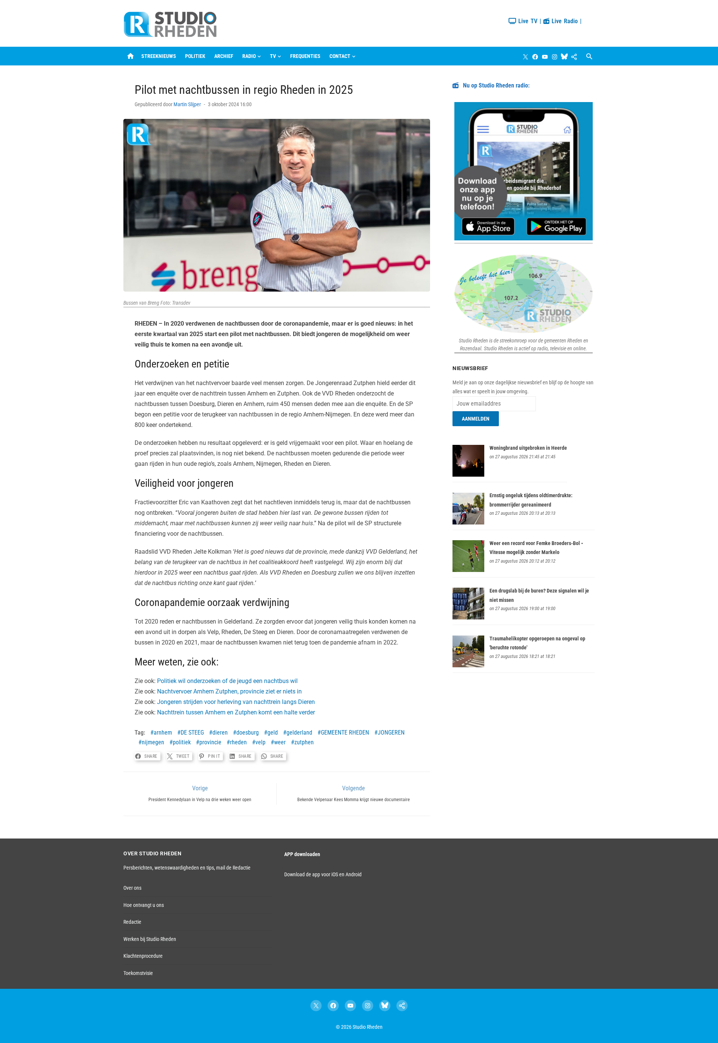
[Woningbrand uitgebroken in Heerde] (468, 475)
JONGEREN (391, 732)
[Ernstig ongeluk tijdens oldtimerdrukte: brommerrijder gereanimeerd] (468, 523)
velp (260, 742)
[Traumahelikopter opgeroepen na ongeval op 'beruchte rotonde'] (468, 665)
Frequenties (305, 56)
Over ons (132, 888)
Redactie (132, 922)
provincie (210, 742)
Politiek (195, 56)
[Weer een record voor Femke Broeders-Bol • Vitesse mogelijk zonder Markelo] (468, 570)
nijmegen (153, 742)
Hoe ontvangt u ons (143, 905)
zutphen (304, 742)
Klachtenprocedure (143, 956)
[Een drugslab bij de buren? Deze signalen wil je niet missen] (468, 618)
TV (273, 56)
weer (280, 742)
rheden (238, 742)
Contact (339, 56)
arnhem (163, 732)
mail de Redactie (233, 868)
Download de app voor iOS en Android (323, 874)
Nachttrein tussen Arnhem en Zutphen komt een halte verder (236, 712)
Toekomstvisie (138, 973)
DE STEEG (192, 732)
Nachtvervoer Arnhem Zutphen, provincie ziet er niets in (229, 691)
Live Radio (563, 21)
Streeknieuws (158, 56)
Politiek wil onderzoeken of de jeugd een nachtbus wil (227, 680)
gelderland (299, 732)
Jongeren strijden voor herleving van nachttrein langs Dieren (236, 701)
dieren (220, 732)
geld (272, 732)
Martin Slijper (187, 104)
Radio (249, 56)
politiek (182, 742)
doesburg (247, 732)
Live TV (526, 21)
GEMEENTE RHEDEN (345, 732)
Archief (223, 56)
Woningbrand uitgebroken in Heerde (528, 448)
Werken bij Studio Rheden (149, 939)
